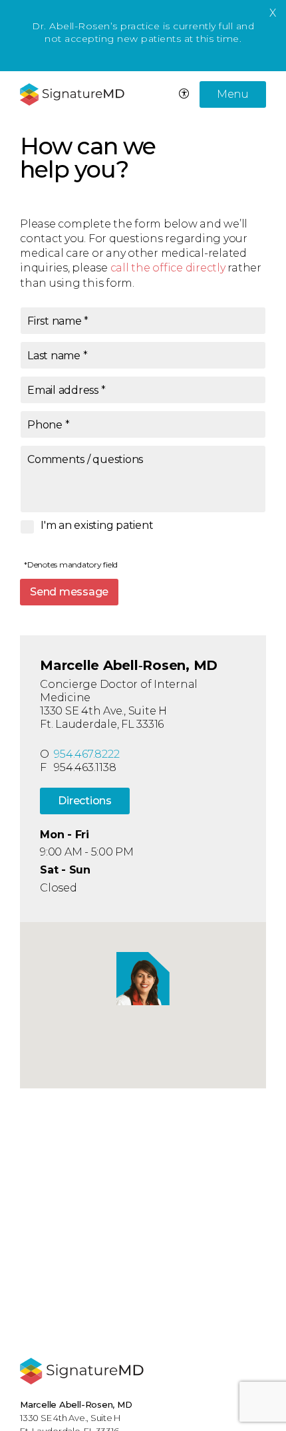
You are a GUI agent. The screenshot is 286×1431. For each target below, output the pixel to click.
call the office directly (167, 267)
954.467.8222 (86, 754)
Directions (85, 800)
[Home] (82, 1371)
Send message (69, 591)
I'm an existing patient (97, 525)
